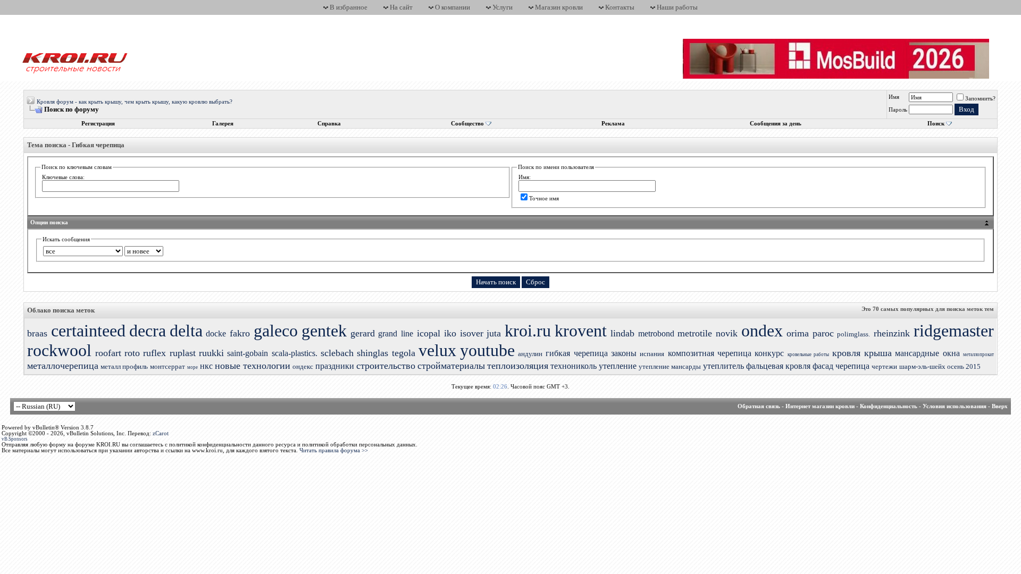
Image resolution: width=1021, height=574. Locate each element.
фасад (823, 365)
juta (494, 333)
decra (147, 330)
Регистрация (98, 123)
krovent (581, 330)
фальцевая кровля (778, 365)
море (192, 367)
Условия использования (954, 406)
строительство (385, 365)
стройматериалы (451, 365)
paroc (823, 333)
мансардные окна (927, 353)
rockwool (59, 350)
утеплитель (723, 365)
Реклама (613, 123)
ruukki (211, 353)
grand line (395, 333)
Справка (329, 123)
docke (216, 333)
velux (437, 350)
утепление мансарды (670, 366)
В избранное (348, 7)
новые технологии (252, 365)
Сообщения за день (775, 123)
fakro (240, 333)
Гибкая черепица (98, 145)
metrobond (656, 333)
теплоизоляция (517, 365)
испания (652, 354)
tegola (403, 353)
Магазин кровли (559, 7)
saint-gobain (247, 353)
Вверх (1000, 406)
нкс (206, 365)
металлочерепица (62, 365)
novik (727, 333)
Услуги (502, 7)
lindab (622, 333)
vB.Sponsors (15, 439)
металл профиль (124, 366)
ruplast (183, 353)
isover (471, 333)
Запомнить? (980, 99)
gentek (324, 330)
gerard (362, 333)
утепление (618, 365)
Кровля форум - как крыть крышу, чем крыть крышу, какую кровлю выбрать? (134, 102)
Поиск (935, 123)
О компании (452, 7)
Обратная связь (759, 406)
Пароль (898, 110)
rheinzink (892, 333)
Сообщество (467, 123)
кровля (846, 353)
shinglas (372, 353)
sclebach (337, 353)
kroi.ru (528, 330)
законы (624, 353)
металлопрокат (978, 354)
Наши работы (677, 7)
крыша (878, 353)
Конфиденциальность (888, 406)
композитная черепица (709, 353)
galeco (276, 330)
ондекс (302, 366)
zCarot (161, 433)
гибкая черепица (576, 353)
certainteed (88, 330)
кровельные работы (808, 354)
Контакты (619, 7)
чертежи (884, 366)
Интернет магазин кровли (820, 406)
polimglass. (853, 334)
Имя (894, 97)
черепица (852, 365)
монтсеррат (167, 366)
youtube (487, 350)
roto (132, 353)
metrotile (694, 333)
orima (797, 333)
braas (37, 333)
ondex (762, 330)
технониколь (573, 365)
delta (186, 330)
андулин (530, 354)
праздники (334, 365)
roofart (108, 353)
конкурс (769, 353)
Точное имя (544, 198)
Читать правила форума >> (333, 450)
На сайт (401, 7)
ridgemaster (954, 330)
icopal (428, 333)
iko (450, 333)
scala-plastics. (294, 353)
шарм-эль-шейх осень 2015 (940, 366)
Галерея (222, 123)
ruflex (154, 353)
